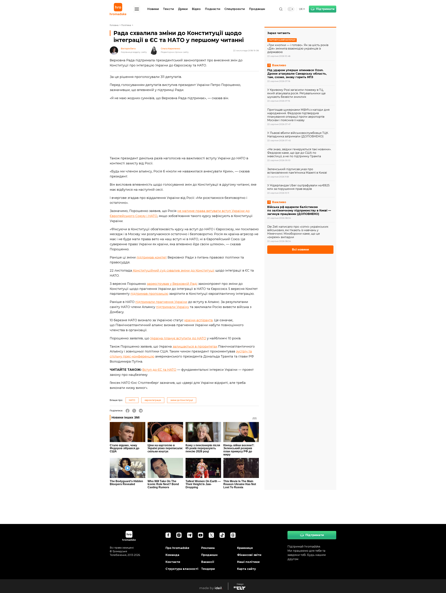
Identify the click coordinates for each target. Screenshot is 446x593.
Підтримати (325, 9)
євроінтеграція (153, 400)
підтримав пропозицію (149, 294)
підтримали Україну (172, 307)
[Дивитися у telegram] (189, 535)
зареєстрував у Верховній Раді (172, 284)
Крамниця (245, 548)
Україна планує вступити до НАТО (178, 338)
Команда (172, 555)
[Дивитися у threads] (233, 535)
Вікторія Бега (128, 48)
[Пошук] (280, 9)
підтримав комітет (152, 257)
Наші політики (248, 562)
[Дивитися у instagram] (179, 535)
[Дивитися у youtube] (200, 535)
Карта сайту (246, 569)
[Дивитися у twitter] (211, 535)
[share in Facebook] (127, 411)
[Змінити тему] (290, 9)
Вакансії (207, 562)
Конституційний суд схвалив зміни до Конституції (173, 270)
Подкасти (212, 9)
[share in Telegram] (141, 411)
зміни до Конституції (181, 400)
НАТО (132, 400)
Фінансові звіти (249, 555)
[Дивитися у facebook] (168, 535)
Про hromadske (177, 548)
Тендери (208, 569)
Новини (153, 9)
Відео (196, 9)
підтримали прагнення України (161, 302)
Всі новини (300, 249)
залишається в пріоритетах (195, 346)
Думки (183, 9)
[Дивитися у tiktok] (222, 535)
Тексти (168, 9)
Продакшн (257, 9)
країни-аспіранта (198, 320)
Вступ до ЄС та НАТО (159, 370)
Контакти (173, 562)
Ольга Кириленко (170, 48)
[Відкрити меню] (136, 9)
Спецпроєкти (234, 9)
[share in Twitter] (134, 411)
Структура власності (182, 569)
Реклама (208, 548)
